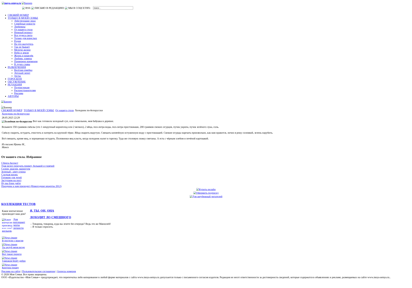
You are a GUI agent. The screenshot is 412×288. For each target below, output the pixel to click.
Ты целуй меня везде (13, 247)
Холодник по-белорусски (16, 113)
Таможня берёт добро (14, 261)
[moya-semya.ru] (11, 3)
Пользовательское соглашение (38, 271)
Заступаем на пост (11, 180)
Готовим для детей (11, 177)
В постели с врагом (12, 240)
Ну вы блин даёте (11, 183)
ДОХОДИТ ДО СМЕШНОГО (50, 217)
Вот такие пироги (12, 254)
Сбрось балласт (9, 163)
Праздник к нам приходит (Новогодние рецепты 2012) (31, 186)
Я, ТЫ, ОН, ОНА (42, 210)
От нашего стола (64, 110)
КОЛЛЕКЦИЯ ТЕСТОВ (18, 204)
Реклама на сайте (10, 271)
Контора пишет (10, 267)
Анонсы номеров (66, 271)
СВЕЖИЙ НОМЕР (11, 110)
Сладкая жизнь (9, 174)
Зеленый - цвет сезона (13, 171)
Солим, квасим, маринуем (15, 168)
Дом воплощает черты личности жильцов (13, 225)
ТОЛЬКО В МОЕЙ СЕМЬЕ (39, 110)
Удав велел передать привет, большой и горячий (27, 166)
